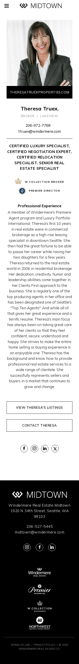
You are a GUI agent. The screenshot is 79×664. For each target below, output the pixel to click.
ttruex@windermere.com (39, 131)
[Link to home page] (41, 5)
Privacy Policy (45, 644)
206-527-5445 (39, 526)
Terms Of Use (20, 644)
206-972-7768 (37, 125)
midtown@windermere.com (39, 532)
